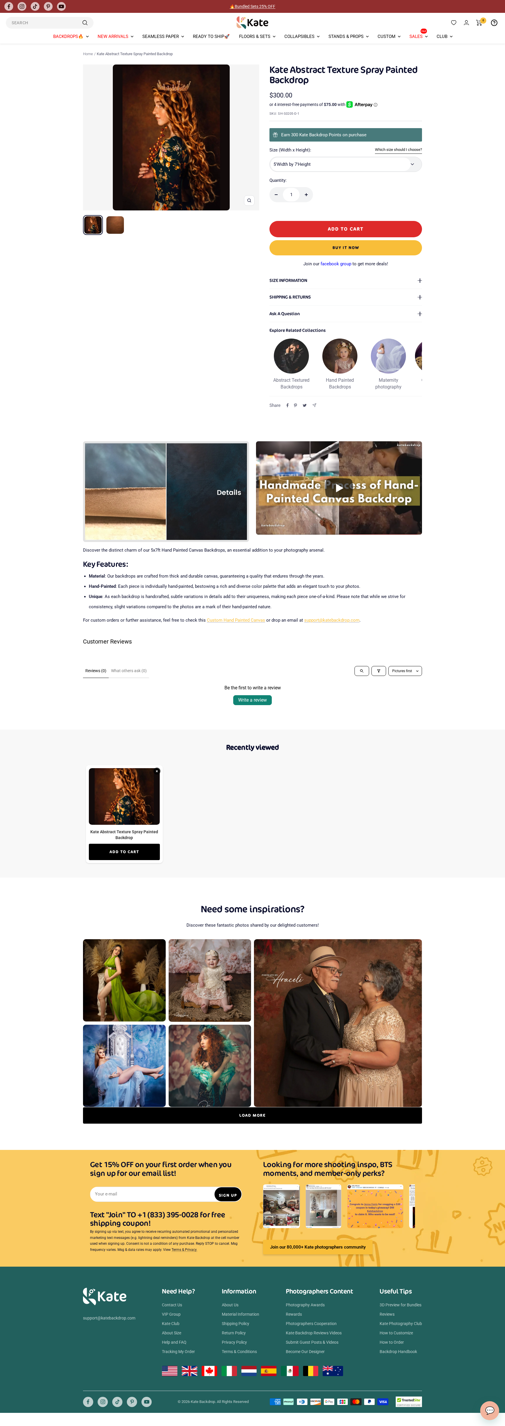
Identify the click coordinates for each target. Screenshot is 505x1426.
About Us (230, 1305)
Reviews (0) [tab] (95, 670)
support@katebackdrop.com (331, 620)
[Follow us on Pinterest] (48, 6)
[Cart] (479, 23)
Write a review (252, 700)
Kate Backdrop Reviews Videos (314, 1333)
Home (88, 54)
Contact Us (172, 1305)
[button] (339, 488)
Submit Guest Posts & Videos (312, 1342)
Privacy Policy (234, 1342)
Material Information (240, 1314)
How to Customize (396, 1333)
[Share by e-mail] (314, 405)
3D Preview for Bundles (400, 1305)
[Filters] (378, 671)
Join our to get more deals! (345, 263)
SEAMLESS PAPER (160, 36)
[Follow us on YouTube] (61, 6)
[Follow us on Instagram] (22, 6)
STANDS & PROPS (346, 36)
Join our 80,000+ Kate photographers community (318, 1247)
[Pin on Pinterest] (295, 405)
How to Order (392, 1342)
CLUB (442, 36)
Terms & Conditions (239, 1351)
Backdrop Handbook (398, 1351)
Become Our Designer (305, 1351)
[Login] (466, 22)
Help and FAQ (174, 1342)
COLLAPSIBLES (299, 36)
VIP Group (171, 1314)
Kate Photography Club (401, 1323)
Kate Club (170, 1323)
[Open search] (361, 671)
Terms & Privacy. (184, 1250)
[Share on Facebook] (287, 405)
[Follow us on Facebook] (8, 6)
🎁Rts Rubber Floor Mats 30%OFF (252, 6)
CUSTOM (386, 36)
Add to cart (124, 851)
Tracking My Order (178, 1351)
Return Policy (234, 1333)
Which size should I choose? (398, 149)
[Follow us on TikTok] (35, 6)
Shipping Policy (235, 1323)
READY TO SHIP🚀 (211, 36)
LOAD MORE (252, 1115)
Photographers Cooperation (311, 1323)
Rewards (294, 1314)
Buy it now (346, 247)
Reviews (387, 1314)
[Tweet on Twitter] (304, 405)
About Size (171, 1333)
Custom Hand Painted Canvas (236, 620)
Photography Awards (305, 1305)
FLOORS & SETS (254, 36)
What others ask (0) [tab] (129, 670)
